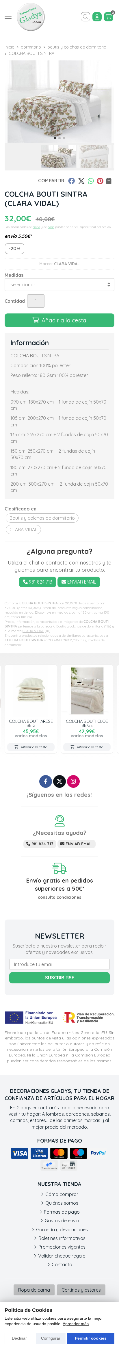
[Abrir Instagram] (73, 781)
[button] (55, 138)
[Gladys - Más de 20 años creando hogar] (30, 16)
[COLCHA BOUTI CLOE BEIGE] (87, 691)
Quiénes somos (61, 1203)
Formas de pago (62, 1212)
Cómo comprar (61, 1194)
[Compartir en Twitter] (81, 181)
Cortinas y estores (81, 1290)
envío (36, 227)
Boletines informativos (61, 1238)
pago (51, 227)
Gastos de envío (62, 1220)
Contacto (62, 1264)
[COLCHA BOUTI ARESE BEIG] (31, 691)
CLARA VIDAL (33, 631)
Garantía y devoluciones (62, 1229)
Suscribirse (59, 978)
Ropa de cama (34, 1290)
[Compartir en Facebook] (71, 181)
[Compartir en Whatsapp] (91, 181)
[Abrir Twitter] (59, 781)
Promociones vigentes (61, 1247)
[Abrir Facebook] (45, 781)
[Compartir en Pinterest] (100, 181)
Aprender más (76, 1323)
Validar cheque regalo (61, 1256)
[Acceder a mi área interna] (97, 16)
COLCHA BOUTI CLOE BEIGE (87, 723)
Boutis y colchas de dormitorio (79, 626)
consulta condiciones (59, 897)
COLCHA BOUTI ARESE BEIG (31, 723)
